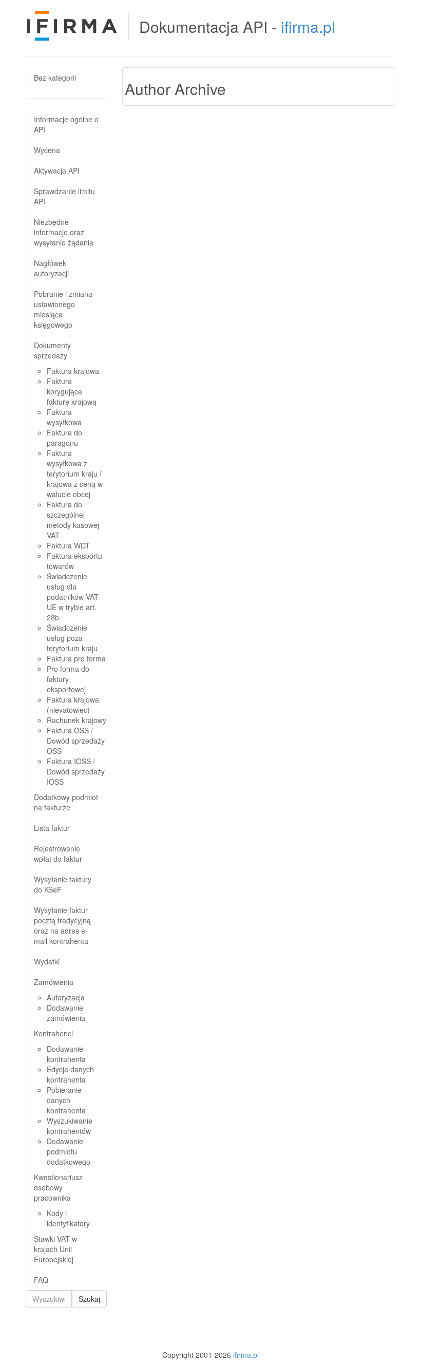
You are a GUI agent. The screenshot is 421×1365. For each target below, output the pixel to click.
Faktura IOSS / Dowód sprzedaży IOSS (76, 771)
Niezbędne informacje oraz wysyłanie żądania (63, 232)
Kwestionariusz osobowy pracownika (58, 1187)
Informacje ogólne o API (66, 124)
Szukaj (89, 1299)
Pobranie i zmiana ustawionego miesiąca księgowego (63, 309)
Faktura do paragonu (64, 437)
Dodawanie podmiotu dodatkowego (68, 1151)
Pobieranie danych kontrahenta (66, 1100)
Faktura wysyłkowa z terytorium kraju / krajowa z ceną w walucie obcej (75, 473)
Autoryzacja (66, 997)
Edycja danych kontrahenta (70, 1074)
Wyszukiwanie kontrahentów (69, 1125)
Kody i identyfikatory (68, 1218)
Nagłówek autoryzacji (51, 268)
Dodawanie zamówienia (66, 1012)
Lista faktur (52, 828)
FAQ (41, 1280)
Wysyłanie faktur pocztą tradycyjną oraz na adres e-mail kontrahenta (62, 925)
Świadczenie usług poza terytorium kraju (72, 637)
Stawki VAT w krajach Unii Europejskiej (55, 1249)
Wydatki (47, 961)
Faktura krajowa (73, 371)
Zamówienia (53, 982)
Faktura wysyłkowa (64, 417)
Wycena (47, 150)
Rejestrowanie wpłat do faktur (58, 853)
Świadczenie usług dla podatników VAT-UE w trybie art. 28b (74, 596)
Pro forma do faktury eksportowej (68, 678)
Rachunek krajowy (76, 720)
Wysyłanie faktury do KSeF (62, 884)
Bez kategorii (55, 77)
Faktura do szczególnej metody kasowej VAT (73, 519)
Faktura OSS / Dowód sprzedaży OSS (76, 740)
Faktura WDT (68, 545)
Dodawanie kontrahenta (66, 1054)
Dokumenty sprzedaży (52, 350)
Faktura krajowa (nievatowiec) (73, 704)
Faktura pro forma (76, 658)
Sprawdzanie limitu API (64, 196)
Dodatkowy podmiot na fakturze (66, 802)
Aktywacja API (57, 170)
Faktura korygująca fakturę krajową (72, 391)
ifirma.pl (308, 26)
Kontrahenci (53, 1033)
